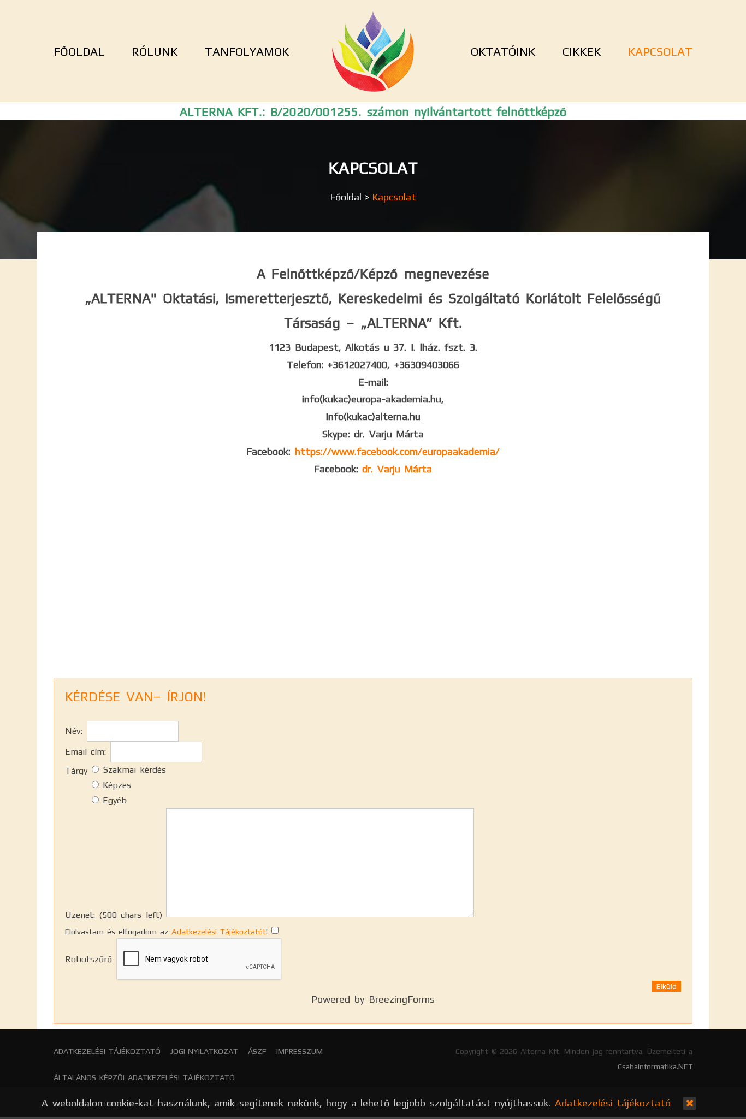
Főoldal (346, 197)
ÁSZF (257, 1051)
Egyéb (113, 800)
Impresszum (299, 1051)
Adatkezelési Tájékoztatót (218, 931)
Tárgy (76, 771)
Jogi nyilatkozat (204, 1051)
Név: (73, 731)
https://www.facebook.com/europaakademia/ (397, 451)
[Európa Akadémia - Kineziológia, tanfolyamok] (373, 51)
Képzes (115, 785)
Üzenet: (113, 915)
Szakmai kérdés (132, 770)
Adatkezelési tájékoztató (107, 1051)
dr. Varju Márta (397, 469)
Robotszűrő (88, 959)
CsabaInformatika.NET (655, 1066)
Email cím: (85, 752)
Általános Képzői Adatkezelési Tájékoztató (144, 1077)
